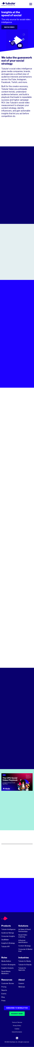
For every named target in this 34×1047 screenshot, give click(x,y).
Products (6, 926)
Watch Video (9, 27)
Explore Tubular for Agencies (17, 553)
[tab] (17, 341)
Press (3, 1000)
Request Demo (17, 905)
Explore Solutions (17, 382)
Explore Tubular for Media (17, 456)
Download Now (10, 825)
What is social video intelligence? (10, 850)
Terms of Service (17, 1022)
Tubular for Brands (24, 965)
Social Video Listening (22, 936)
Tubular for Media (24, 961)
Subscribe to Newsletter (17, 1008)
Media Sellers (6, 961)
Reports (4, 990)
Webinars (21, 987)
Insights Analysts (7, 968)
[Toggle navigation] (31, 4)
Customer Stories (7, 983)
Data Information (17, 1032)
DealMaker (5, 940)
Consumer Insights (8, 936)
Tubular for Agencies (22, 969)
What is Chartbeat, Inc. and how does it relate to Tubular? (14, 869)
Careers (21, 983)
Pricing (3, 987)
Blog (3, 997)
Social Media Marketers (5, 972)
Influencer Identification (23, 941)
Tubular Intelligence (8, 929)
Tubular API (5, 946)
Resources (6, 979)
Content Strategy (24, 946)
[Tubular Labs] (4, 918)
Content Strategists (8, 965)
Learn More (17, 273)
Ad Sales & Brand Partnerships (24, 930)
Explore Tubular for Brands (17, 505)
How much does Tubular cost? (12, 859)
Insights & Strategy (8, 943)
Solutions (23, 926)
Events (3, 994)
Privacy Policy (17, 1025)
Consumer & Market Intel (25, 950)
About (21, 979)
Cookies (17, 1029)
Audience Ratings (7, 933)
